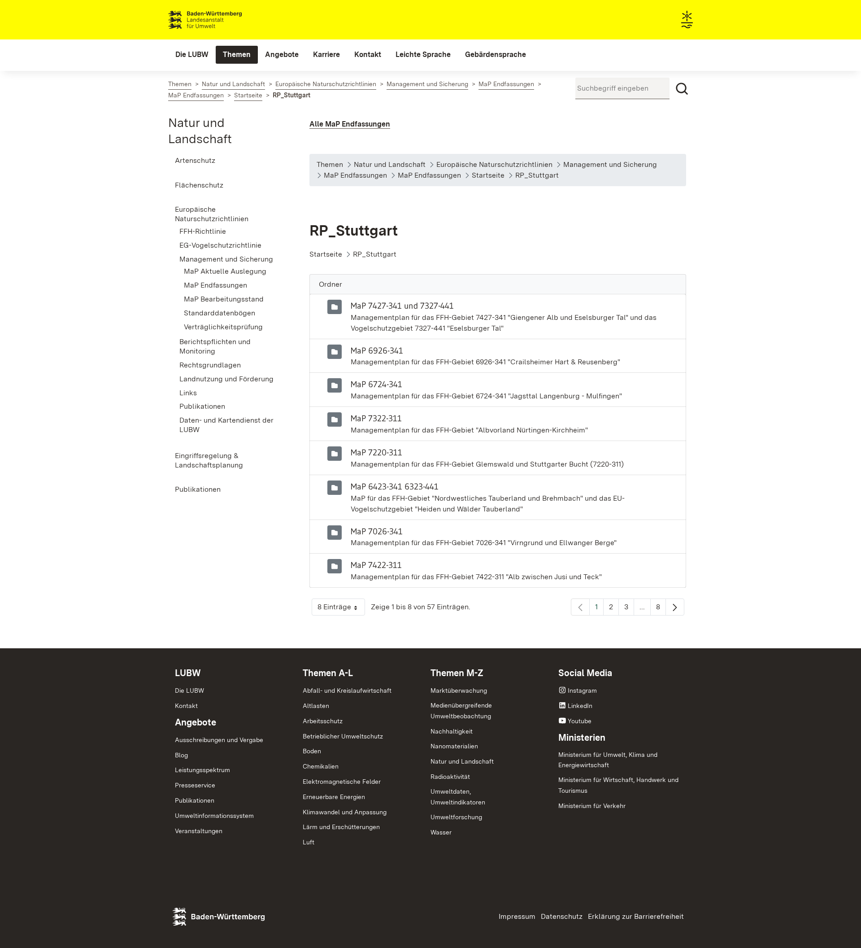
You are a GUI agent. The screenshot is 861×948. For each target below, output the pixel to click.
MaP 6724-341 (376, 384)
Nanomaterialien (454, 746)
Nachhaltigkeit (451, 731)
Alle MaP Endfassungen (349, 124)
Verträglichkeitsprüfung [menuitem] (223, 327)
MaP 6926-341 (377, 350)
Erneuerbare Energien (334, 796)
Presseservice (195, 785)
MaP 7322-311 (376, 418)
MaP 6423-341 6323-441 (395, 486)
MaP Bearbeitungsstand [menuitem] (224, 299)
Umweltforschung (456, 817)
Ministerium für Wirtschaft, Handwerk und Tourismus (618, 785)
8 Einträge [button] (341, 609)
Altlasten (316, 705)
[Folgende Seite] (674, 607)
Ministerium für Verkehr (592, 805)
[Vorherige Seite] (580, 607)
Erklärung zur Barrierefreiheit (636, 916)
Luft (308, 842)
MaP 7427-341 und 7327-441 (402, 305)
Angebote (195, 722)
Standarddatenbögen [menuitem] (219, 313)
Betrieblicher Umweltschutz (343, 736)
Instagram (582, 690)
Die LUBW (189, 690)
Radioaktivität (450, 776)
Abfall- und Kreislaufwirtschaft (347, 690)
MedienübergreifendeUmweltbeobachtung (461, 711)
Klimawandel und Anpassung (345, 812)
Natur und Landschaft (462, 761)
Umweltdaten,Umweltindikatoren (457, 797)
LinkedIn (580, 705)
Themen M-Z (456, 673)
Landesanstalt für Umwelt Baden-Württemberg (221, 20)
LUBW (188, 673)
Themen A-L (328, 673)
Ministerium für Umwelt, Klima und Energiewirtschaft (607, 760)
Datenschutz (562, 916)
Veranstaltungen (198, 830)
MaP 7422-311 (376, 564)
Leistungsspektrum (202, 769)
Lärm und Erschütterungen (341, 826)
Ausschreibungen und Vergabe (219, 739)
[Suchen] (682, 89)
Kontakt (186, 705)
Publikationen (194, 800)
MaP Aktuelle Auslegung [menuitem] (225, 271)
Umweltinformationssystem (214, 815)
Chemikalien (321, 766)
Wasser (441, 832)
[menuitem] (192, 55)
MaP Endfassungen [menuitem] (215, 285)
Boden (312, 751)
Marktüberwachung (458, 690)
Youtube (579, 721)
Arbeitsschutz (323, 721)
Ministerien (581, 737)
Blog (181, 755)
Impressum (517, 916)
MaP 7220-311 (376, 452)
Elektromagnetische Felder (342, 781)
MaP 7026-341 (377, 531)
